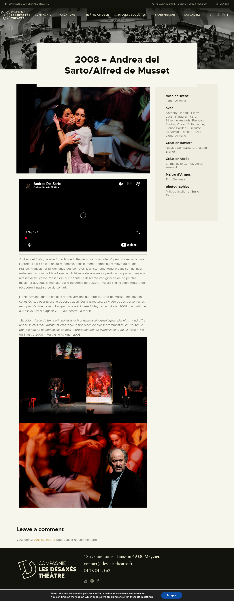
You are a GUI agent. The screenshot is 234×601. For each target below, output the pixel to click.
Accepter (172, 595)
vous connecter (44, 540)
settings (148, 597)
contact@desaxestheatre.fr (108, 564)
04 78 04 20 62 (97, 571)
